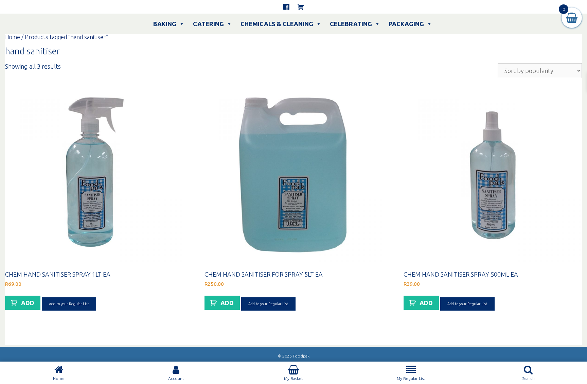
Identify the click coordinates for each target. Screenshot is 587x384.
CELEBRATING (351, 23)
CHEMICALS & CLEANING (277, 23)
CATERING (208, 23)
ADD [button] (27, 302)
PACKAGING (406, 23)
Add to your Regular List (69, 304)
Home (12, 37)
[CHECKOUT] (301, 7)
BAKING (164, 23)
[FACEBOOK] (286, 7)
